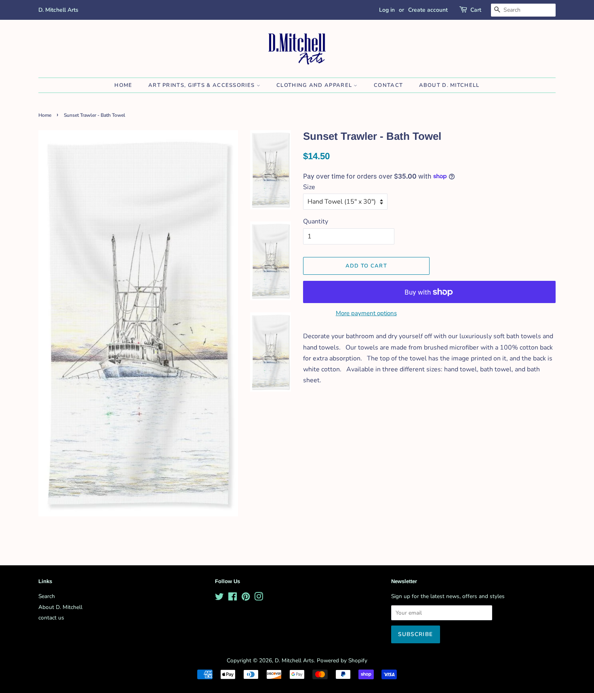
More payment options (366, 313)
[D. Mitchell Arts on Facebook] (232, 598)
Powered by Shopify (342, 660)
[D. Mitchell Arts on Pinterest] (245, 598)
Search (46, 596)
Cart (475, 10)
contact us (51, 617)
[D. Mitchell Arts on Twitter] (219, 598)
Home (123, 85)
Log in (387, 10)
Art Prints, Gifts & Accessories (202, 85)
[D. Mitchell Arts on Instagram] (258, 598)
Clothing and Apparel (315, 85)
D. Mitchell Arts (294, 660)
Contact (388, 85)
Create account (428, 10)
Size (309, 187)
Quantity (315, 221)
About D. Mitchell (449, 85)
